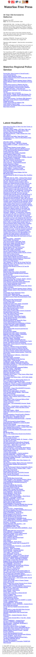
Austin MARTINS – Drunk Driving (12, 492)
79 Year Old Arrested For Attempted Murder (14, 518)
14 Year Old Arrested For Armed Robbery (14, 421)
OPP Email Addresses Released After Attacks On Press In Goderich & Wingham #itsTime (16, 380)
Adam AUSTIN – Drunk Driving (11, 590)
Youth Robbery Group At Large (11, 104)
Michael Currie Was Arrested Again (12, 299)
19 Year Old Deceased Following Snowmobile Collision (17, 467)
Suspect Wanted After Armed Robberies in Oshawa (17, 323)
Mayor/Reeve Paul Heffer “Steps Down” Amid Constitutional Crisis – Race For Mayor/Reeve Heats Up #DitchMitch (17, 138)
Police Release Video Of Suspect (12, 301)
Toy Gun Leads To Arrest (10, 438)
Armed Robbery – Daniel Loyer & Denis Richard (16, 555)
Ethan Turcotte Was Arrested (11, 474)
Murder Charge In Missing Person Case (13, 247)
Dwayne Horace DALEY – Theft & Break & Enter (16, 425)
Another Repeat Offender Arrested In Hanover (15, 256)
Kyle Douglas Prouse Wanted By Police (14, 292)
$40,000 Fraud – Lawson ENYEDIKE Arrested (15, 587)
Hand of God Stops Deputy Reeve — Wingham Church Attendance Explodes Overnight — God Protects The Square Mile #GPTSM (18, 457)
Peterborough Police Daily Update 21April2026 (15, 303)
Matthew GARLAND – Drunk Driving (13, 534)
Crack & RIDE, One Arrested (11, 240)
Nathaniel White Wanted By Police (12, 165)
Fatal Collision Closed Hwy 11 (11, 569)
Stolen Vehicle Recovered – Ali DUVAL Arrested (16, 472)
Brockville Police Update (9, 331)
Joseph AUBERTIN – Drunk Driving (12, 602)
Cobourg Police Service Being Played (13, 337)
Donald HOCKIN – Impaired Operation (13, 550)
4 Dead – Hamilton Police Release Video (14, 166)
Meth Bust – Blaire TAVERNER (11, 548)
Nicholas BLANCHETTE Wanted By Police (14, 320)
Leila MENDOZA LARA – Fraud (11, 526)
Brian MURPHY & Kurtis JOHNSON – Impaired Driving (18, 604)
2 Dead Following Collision (10, 597)
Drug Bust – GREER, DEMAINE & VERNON (15, 558)
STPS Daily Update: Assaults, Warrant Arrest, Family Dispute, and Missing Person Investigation (17, 341)
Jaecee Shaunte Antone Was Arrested (13, 306)
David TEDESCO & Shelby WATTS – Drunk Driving (17, 586)
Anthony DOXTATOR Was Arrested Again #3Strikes (17, 634)
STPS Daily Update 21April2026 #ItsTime (14, 339)
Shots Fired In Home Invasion (11, 254)
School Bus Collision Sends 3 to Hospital (14, 626)
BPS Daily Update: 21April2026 (11, 338)
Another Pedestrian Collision (10, 151)
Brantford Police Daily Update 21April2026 (14, 332)
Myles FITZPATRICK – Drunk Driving (13, 512)
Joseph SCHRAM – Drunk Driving (12, 635)
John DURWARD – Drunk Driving (12, 563)
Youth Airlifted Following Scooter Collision (14, 147)
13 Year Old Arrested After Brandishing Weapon (16, 150)
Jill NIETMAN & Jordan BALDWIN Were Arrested (16, 609)
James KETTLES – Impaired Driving (13, 508)
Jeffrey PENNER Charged (10, 536)
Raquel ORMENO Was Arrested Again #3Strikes (16, 565)
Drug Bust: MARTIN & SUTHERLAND (13, 622)
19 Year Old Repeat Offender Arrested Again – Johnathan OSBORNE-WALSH (15, 637)
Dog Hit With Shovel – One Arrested (13, 248)
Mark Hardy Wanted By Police (11, 373)
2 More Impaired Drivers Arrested (12, 446)
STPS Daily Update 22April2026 (11, 245)
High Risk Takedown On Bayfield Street (13, 159)
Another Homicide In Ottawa (10, 164)
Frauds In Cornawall (8, 269)
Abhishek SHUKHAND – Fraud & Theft (13, 498)
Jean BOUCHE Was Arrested (11, 500)
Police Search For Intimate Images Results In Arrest (17, 252)
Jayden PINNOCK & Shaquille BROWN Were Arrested (17, 504)
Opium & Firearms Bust (9, 594)
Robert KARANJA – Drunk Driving (12, 541)
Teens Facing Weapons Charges (12, 305)
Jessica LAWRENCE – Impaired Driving (14, 620)
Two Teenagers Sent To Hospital (12, 93)
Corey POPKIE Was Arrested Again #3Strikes (15, 521)
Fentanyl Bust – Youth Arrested (11, 360)
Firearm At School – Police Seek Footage (14, 316)
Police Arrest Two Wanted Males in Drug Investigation (17, 105)
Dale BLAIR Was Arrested (10, 319)
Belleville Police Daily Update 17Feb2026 (14, 391)
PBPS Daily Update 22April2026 (11, 249)
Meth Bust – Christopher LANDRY (12, 497)
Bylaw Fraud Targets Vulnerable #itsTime (14, 243)
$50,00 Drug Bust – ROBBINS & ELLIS (13, 417)
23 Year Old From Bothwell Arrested (12, 633)
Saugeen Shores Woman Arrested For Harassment (16, 258)
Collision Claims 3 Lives (9, 451)
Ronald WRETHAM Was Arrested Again (13, 530)
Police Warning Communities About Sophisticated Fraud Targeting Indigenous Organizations (16, 282)
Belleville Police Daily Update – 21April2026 (15, 334)
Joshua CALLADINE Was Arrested (12, 485)
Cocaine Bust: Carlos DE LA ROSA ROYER (15, 593)
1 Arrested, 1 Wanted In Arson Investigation (15, 346)
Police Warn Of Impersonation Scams (13, 308)
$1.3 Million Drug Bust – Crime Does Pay (14, 88)
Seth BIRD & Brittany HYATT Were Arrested (15, 533)
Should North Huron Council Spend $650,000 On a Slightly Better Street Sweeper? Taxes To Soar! (16, 628)
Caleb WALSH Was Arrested (11, 598)
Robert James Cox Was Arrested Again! (14, 395)
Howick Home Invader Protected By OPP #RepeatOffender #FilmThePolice (14, 502)
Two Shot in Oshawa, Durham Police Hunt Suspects (17, 350)
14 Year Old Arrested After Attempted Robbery (15, 367)
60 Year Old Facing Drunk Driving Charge (14, 155)
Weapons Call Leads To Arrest (11, 371)
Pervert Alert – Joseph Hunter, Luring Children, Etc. (17, 406)
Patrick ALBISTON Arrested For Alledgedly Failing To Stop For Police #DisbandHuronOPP (17, 575)
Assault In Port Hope (8, 302)
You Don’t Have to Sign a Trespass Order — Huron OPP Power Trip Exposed (17, 469)
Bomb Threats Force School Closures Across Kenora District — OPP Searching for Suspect (17, 583)
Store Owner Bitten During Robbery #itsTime (15, 172)
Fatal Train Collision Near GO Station (13, 313)
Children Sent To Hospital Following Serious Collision (17, 80)
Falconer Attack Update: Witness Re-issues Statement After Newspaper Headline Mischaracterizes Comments (18, 464)
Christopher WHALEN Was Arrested (12, 486)
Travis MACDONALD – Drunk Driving (13, 566)
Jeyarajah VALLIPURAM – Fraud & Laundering (15, 453)
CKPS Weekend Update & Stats (12, 154)
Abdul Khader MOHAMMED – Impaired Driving (15, 557)
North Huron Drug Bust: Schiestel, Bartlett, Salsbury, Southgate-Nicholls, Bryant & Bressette (17, 279)
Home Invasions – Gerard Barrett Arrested (14, 162)
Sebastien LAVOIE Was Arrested (12, 611)
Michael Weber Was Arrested (11, 471)
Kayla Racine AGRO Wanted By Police (13, 244)
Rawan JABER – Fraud (9, 591)
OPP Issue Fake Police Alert (11, 588)
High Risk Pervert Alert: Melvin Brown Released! (16, 442)
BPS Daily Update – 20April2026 (12, 368)
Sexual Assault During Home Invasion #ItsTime (16, 86)
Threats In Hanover (8, 402)
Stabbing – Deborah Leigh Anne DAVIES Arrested (16, 148)
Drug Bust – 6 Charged (9, 522)
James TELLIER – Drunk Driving (12, 551)
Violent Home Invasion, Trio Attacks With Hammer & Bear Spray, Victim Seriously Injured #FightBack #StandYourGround (17, 100)
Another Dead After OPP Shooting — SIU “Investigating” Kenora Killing (14, 524)
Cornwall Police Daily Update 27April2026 (14, 153)
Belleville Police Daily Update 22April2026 (14, 272)
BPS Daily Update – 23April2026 (12, 238)
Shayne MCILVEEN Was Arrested (12, 511)
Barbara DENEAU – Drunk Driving (12, 493)
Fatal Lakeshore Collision (10, 539)
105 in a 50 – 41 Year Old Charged (12, 161)
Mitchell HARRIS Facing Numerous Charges (15, 515)
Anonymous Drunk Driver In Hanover (13, 255)
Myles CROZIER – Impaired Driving (12, 532)
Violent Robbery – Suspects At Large (13, 168)
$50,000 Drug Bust (8, 432)
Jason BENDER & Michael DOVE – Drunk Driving (16, 496)
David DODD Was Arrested (10, 605)
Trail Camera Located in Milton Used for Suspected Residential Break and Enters (17, 311)
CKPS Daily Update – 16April (11, 410)
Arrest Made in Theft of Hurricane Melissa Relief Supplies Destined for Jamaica (16, 399)
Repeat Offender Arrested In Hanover (13, 259)
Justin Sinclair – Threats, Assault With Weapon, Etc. (17, 94)
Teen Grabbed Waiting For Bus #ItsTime (14, 359)
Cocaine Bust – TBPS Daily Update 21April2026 (16, 295)
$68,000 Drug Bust (8, 173)
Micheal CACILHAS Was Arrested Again (14, 490)
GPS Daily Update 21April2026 (11, 357)
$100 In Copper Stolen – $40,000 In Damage (15, 143)
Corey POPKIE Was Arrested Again (12, 478)
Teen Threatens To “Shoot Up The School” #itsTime (17, 262)
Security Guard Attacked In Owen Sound (14, 251)
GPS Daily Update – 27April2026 (12, 142)
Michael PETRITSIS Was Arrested (12, 516)
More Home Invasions (9, 106)
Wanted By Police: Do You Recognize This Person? (17, 263)
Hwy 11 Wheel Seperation (10, 640)
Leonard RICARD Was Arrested (11, 494)
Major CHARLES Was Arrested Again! (13, 537)
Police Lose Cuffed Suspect (10, 260)
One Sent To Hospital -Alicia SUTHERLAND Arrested (17, 510)
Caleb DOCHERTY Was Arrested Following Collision (17, 479)
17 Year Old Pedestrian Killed (11, 314)
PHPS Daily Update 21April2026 (11, 335)
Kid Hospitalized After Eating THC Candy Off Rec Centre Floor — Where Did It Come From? (16, 444)
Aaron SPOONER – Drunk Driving (12, 554)
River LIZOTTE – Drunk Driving (11, 568)
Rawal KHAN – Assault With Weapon (13, 489)
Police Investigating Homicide (11, 487)
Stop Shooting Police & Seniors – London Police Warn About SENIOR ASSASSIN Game (17, 427)
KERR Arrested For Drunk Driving (12, 514)
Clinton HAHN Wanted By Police (12, 321)
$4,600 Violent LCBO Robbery (11, 436)
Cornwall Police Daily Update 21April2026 (14, 324)
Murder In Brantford (8, 270)
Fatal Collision (7, 540)
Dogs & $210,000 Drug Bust (10, 309)
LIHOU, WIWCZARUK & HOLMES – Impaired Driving (17, 519)
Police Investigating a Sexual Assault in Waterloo (16, 87)
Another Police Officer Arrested (11, 294)
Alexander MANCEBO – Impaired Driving (14, 454)
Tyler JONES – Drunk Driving (11, 552)
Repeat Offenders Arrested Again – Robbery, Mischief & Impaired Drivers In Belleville (17, 157)
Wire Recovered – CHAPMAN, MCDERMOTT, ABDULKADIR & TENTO (15, 624)
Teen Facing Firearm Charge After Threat (14, 241)
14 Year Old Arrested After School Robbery (14, 317)
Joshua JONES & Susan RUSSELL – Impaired (15, 480)
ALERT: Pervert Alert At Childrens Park (13, 102)
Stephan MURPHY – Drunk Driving (12, 595)
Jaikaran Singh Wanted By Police (12, 370)
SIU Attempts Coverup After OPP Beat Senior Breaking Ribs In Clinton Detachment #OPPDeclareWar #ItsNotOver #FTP (15, 561)
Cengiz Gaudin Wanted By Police (12, 76)
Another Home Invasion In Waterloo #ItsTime (15, 84)
